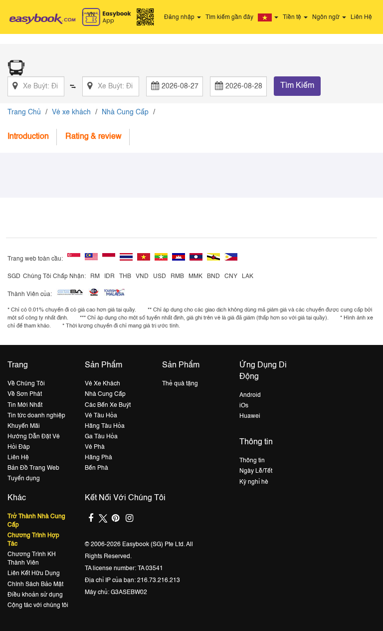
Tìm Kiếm (297, 86)
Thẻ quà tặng (180, 384)
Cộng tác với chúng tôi (37, 606)
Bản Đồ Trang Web (33, 468)
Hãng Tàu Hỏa (105, 426)
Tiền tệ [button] (293, 17)
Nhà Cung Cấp (125, 112)
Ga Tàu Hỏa (101, 437)
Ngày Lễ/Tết (255, 471)
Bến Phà (96, 468)
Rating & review (93, 137)
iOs (243, 406)
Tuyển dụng (23, 479)
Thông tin (252, 461)
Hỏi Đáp (18, 447)
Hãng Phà (98, 458)
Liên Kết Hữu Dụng (33, 574)
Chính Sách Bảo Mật (35, 585)
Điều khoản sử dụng (35, 595)
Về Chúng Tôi (26, 384)
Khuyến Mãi (23, 426)
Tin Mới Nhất (24, 405)
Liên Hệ (361, 17)
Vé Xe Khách (102, 384)
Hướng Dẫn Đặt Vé (33, 437)
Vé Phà (95, 447)
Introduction (28, 137)
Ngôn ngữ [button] (326, 17)
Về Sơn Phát (24, 394)
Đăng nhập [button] (180, 17)
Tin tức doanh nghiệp (36, 416)
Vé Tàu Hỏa (101, 416)
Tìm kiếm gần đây (229, 17)
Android (250, 395)
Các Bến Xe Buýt (108, 405)
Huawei (249, 416)
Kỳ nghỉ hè (253, 482)
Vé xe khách (71, 112)
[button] (269, 17)
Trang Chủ (24, 112)
